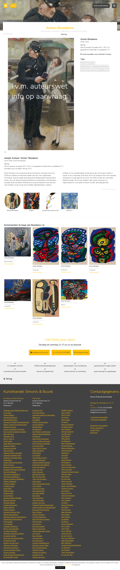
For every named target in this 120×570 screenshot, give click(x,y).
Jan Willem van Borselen (41, 432)
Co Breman (36, 437)
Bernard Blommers (10, 420)
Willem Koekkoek (10, 481)
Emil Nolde (65, 515)
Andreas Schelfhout (11, 526)
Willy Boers (65, 439)
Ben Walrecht (66, 543)
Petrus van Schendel (11, 529)
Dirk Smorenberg (38, 526)
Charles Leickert (9, 484)
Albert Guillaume (38, 460)
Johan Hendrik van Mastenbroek (43, 508)
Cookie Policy (95, 430)
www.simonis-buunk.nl (98, 410)
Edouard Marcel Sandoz (41, 519)
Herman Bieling (38, 425)
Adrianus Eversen (10, 427)
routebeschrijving (81, 352)
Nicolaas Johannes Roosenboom (15, 517)
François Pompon (38, 515)
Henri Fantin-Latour (39, 448)
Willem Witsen (38, 550)
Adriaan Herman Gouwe (70, 472)
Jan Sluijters (36, 524)
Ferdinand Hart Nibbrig (40, 465)
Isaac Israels (36, 481)
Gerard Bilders (9, 415)
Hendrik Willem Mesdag (12, 498)
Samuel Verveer (9, 552)
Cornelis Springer (10, 541)
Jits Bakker (36, 420)
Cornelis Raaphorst (39, 517)
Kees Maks (36, 496)
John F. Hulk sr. (9, 439)
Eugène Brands (66, 446)
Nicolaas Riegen (9, 503)
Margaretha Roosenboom (13, 519)
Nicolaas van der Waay (40, 545)
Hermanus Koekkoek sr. (12, 474)
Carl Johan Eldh (38, 446)
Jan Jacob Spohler (10, 536)
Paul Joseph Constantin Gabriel (15, 432)
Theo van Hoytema (39, 479)
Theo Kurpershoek (68, 496)
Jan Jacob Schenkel (10, 531)
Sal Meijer (65, 507)
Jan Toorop (36, 534)
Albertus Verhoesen (11, 545)
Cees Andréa (65, 413)
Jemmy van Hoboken (68, 486)
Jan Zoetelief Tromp (11, 557)
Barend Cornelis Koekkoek (13, 467)
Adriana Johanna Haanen (41, 463)
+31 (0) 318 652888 (62, 352)
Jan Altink (64, 417)
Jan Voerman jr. (37, 538)
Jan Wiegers (65, 550)
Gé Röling (64, 522)
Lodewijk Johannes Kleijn (12, 455)
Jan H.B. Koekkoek (10, 472)
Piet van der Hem (38, 477)
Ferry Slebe (65, 526)
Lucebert (64, 503)
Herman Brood (66, 451)
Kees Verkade (37, 536)
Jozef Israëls (8, 441)
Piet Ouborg (65, 517)
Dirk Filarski (36, 453)
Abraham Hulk (9, 437)
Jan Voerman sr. (37, 541)
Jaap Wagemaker (67, 541)
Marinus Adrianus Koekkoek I (14, 479)
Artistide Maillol (38, 493)
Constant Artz (37, 410)
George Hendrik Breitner (41, 434)
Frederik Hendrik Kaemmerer (42, 505)
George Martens (67, 505)
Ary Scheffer (8, 524)
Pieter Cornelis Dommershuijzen (15, 425)
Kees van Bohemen (68, 444)
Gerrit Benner (66, 429)
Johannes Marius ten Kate (13, 453)
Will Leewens (66, 498)
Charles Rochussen (10, 505)
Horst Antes (65, 415)
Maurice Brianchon (67, 448)
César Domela (66, 465)
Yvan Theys (65, 529)
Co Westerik (65, 548)
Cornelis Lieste (9, 486)
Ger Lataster (65, 500)
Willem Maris (8, 493)
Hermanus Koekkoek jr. (12, 477)
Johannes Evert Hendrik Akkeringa (16, 410)
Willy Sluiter (37, 522)
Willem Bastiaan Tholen (41, 531)
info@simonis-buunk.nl (98, 412)
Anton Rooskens (67, 524)
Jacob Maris (8, 489)
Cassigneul (65, 453)
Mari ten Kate (8, 451)
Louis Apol (7, 413)
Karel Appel (65, 420)
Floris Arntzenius (38, 413)
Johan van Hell (37, 470)
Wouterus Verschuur (11, 548)
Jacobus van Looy (38, 503)
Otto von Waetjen (67, 538)
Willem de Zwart (38, 557)
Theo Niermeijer (38, 500)
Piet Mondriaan (37, 498)
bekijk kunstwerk (9, 264)
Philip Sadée (8, 522)
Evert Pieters (37, 512)
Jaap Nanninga (66, 512)
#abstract (104, 70)
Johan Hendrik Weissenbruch (14, 555)
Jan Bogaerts (37, 429)
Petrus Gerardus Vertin (12, 550)
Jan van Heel (65, 479)
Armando (64, 422)
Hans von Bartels (67, 425)
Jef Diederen (65, 462)
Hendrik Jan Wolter (39, 552)
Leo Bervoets (66, 434)
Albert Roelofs (9, 508)
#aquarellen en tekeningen (91, 66)
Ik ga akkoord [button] (60, 567)
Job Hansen (65, 477)
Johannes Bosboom (10, 418)
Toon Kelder (36, 486)
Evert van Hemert (38, 467)
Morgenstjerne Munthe (40, 510)
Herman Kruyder (38, 489)
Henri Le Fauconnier (68, 467)
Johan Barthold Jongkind (12, 444)
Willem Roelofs (9, 510)
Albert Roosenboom (11, 515)
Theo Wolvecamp (67, 552)
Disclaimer (94, 433)
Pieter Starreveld (38, 529)
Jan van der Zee (66, 555)
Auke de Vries (66, 533)
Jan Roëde (65, 519)
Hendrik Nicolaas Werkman (71, 545)
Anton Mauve (8, 496)
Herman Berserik (67, 432)
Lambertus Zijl (37, 555)
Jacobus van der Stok (11, 543)
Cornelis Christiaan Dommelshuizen (16, 422)
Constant (64, 455)
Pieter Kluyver (9, 465)
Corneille (64, 458)
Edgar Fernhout (38, 451)
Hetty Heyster (37, 472)
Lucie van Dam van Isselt (41, 441)
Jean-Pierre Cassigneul (40, 439)
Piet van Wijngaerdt (39, 548)
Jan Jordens (65, 491)
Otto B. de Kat (66, 493)
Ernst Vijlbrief (66, 531)
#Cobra (105, 66)
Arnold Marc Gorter (39, 458)
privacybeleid (68, 565)
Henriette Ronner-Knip (12, 512)
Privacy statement (96, 428)
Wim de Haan (66, 474)
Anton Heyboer (66, 484)
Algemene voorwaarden (99, 426)
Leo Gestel (36, 455)
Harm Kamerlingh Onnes (41, 484)
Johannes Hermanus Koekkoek (14, 470)
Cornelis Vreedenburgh (40, 543)
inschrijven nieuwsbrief (99, 417)
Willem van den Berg (40, 422)
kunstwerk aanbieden (99, 420)
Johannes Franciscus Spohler (14, 534)
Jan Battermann (67, 427)
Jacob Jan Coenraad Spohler (13, 538)
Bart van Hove (9, 434)
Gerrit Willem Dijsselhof (41, 444)
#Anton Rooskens (87, 63)
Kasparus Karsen (9, 446)
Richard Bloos (37, 427)
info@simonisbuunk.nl (40, 352)
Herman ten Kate (10, 448)
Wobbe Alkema (67, 410)
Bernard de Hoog (38, 474)
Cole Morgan (66, 510)
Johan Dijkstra (66, 460)
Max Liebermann (38, 491)
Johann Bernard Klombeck (13, 463)
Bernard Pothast (9, 500)
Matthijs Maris (9, 491)
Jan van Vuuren (66, 536)
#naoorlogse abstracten (90, 70)
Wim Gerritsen (66, 470)
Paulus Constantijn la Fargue (14, 429)
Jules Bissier (65, 436)
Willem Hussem (67, 488)
